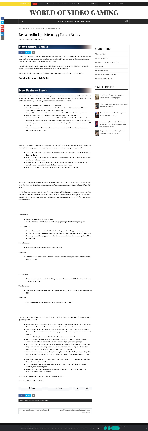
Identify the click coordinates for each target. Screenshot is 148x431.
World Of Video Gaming (74, 12)
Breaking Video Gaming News (105, 62)
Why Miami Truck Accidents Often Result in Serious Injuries (89, 3)
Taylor (42, 39)
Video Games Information (104, 74)
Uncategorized (100, 70)
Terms (88, 21)
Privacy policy (115, 428)
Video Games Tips (30, 400)
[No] (146, 429)
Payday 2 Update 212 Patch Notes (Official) (35, 410)
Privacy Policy (79, 21)
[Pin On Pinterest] (2, 30)
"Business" (99, 54)
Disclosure (69, 21)
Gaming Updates (44, 400)
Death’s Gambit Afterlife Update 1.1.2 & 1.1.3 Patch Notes (75, 411)
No (109, 428)
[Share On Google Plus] (2, 26)
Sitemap (60, 21)
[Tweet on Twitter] (2, 22)
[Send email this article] (2, 38)
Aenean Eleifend (100, 58)
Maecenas (98, 66)
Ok (105, 428)
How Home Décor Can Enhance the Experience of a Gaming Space (45, 3)
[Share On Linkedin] (2, 34)
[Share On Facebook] (2, 18)
